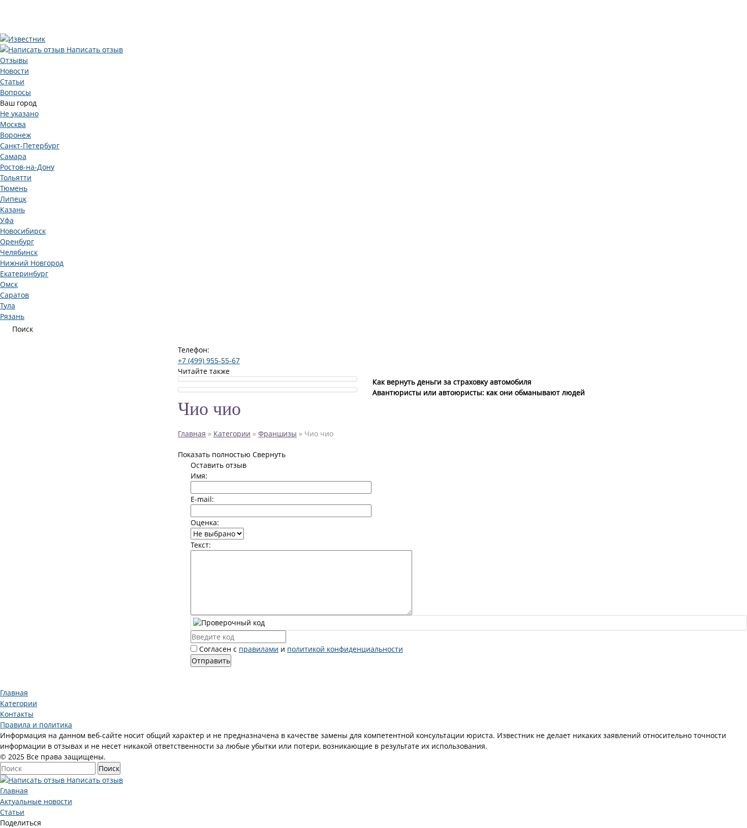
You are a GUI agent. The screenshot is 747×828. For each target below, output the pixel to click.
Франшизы (277, 433)
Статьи (12, 812)
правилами (258, 649)
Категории (232, 433)
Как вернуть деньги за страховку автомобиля (452, 382)
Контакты (17, 714)
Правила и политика (36, 724)
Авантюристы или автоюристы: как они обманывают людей (478, 392)
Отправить (211, 660)
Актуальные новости (36, 801)
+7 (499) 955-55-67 (209, 360)
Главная (192, 433)
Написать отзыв (94, 49)
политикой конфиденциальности (345, 649)
